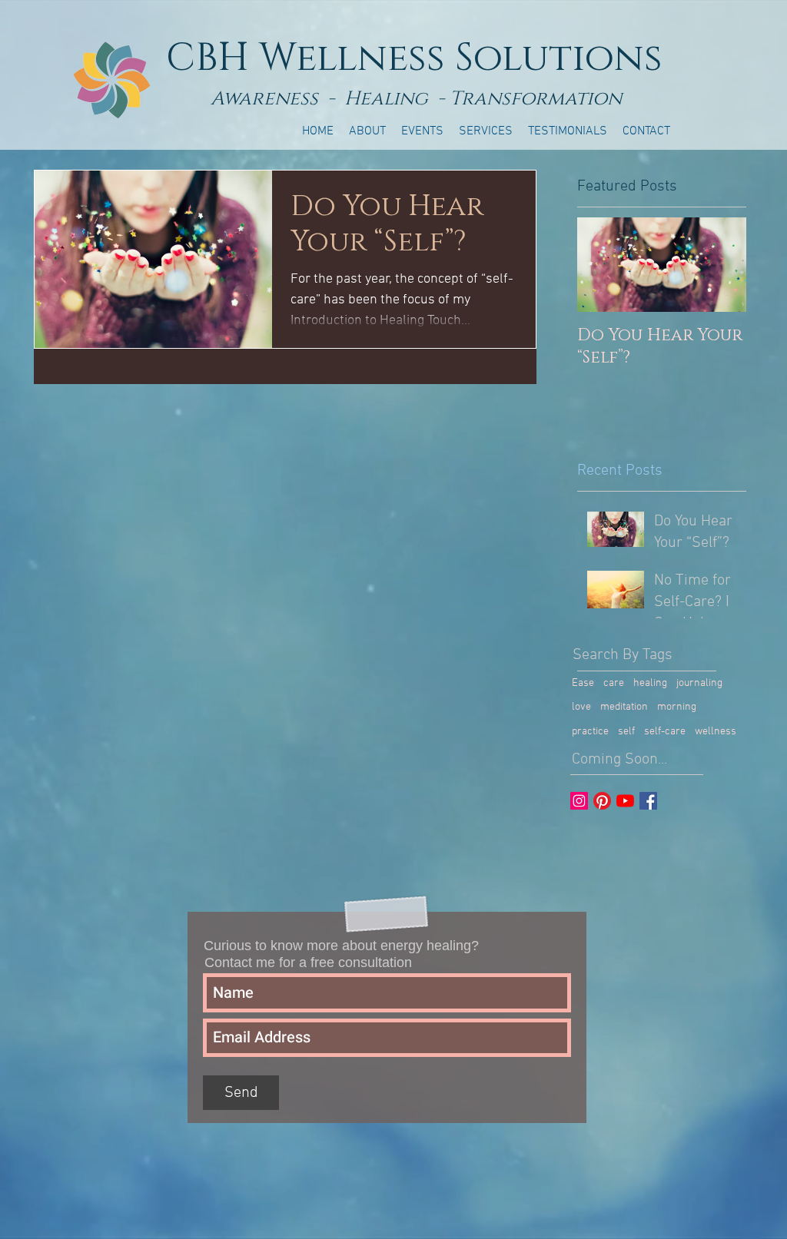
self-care (665, 731)
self (626, 731)
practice (590, 731)
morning (676, 707)
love (581, 707)
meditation (624, 707)
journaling (699, 683)
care (613, 683)
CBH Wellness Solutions (414, 58)
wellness (715, 731)
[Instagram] (579, 801)
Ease (583, 683)
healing (650, 683)
